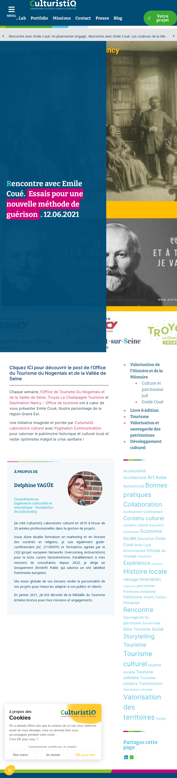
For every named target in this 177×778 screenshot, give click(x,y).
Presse (102, 18)
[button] (9, 770)
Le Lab (19, 18)
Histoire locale (145, 571)
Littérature (129, 586)
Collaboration (142, 504)
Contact (83, 18)
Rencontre (138, 609)
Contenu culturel (143, 518)
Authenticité (133, 486)
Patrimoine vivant (138, 597)
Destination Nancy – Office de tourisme (43, 403)
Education (145, 538)
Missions (62, 18)
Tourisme (139, 416)
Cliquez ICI (21, 367)
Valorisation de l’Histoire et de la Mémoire (146, 371)
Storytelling (138, 636)
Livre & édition (144, 410)
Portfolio (39, 18)
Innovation (150, 579)
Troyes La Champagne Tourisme (76, 397)
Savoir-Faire (151, 623)
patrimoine (146, 586)
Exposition (144, 556)
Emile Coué (152, 401)
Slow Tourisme (136, 629)
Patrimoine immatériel (139, 592)
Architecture (134, 477)
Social (157, 628)
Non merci (20, 755)
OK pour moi (85, 755)
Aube (161, 477)
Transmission (151, 683)
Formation (157, 563)
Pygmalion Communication (77, 428)
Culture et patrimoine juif (152, 389)
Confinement (132, 512)
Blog (118, 18)
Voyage (161, 718)
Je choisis (53, 755)
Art (151, 477)
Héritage (130, 579)
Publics (160, 597)
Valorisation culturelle (137, 689)
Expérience (136, 563)
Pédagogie (131, 603)
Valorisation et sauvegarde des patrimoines (145, 429)
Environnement (134, 551)
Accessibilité (134, 471)
